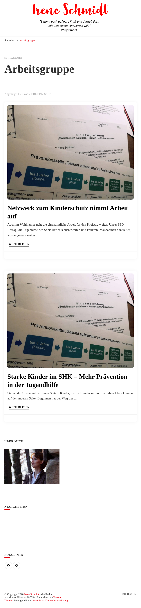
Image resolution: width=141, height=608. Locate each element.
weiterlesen (19, 244)
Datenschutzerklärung (56, 600)
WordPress (38, 600)
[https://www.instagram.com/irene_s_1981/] (16, 565)
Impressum (129, 594)
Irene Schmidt (31, 594)
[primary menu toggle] (4, 18)
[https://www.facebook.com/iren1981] (8, 565)
